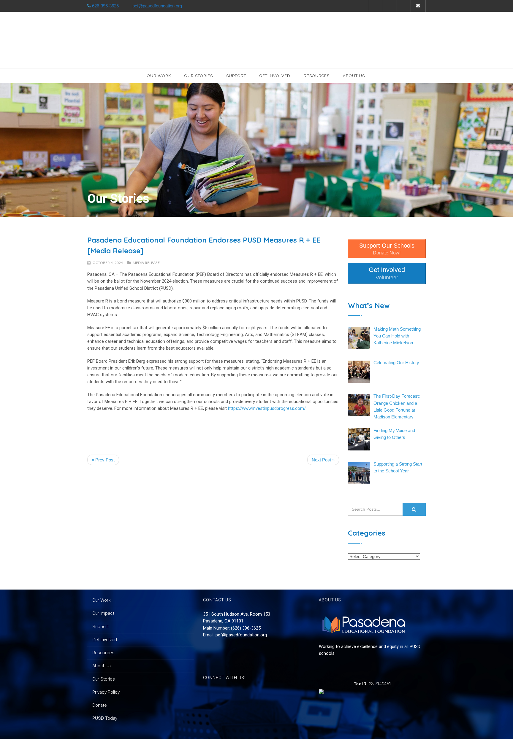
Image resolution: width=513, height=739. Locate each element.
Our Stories (198, 76)
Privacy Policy (106, 692)
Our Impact (103, 613)
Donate (99, 705)
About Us (354, 76)
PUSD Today (104, 718)
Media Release (146, 263)
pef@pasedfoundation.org (241, 635)
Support (236, 76)
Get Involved (274, 76)
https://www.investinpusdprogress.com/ (267, 408)
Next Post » (323, 459)
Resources (317, 76)
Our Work (159, 76)
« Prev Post (103, 459)
